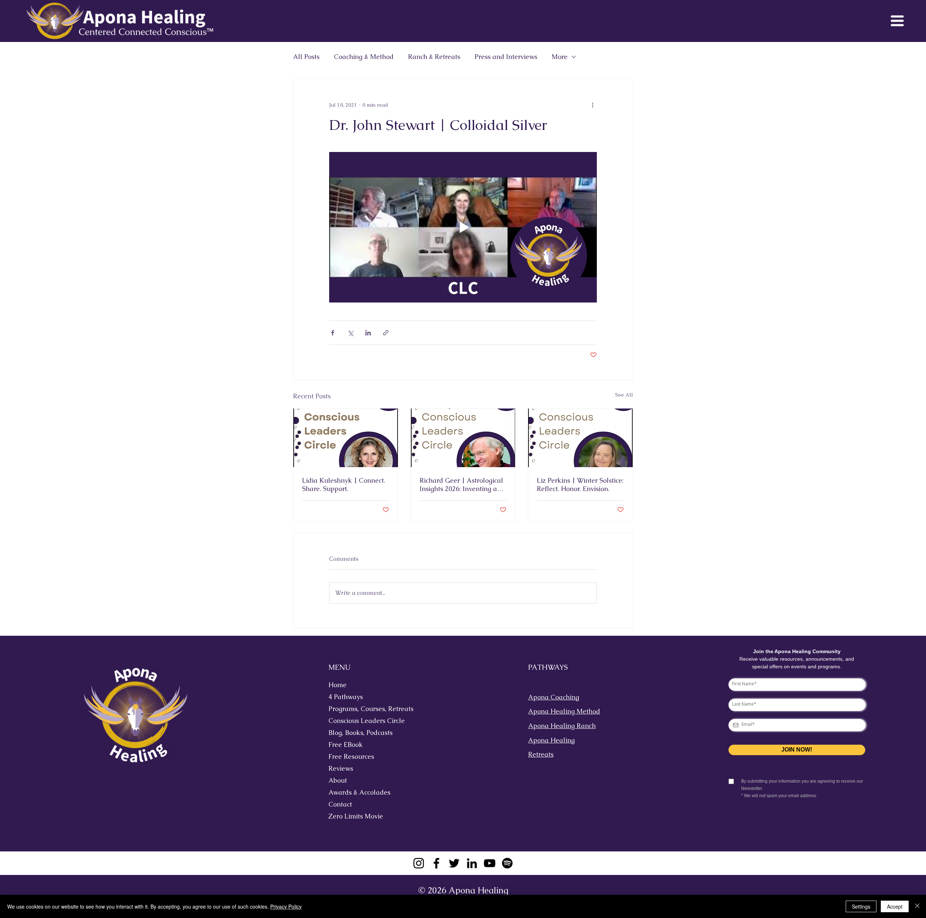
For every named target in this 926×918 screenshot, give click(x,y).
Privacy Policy (286, 906)
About (337, 780)
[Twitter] (454, 863)
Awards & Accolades (359, 792)
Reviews (340, 768)
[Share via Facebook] (332, 332)
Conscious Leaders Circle (365, 720)
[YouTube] (490, 863)
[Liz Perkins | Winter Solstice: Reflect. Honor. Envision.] (580, 438)
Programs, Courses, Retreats (365, 709)
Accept (894, 906)
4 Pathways (345, 697)
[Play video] (463, 227)
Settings (861, 906)
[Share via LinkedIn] (368, 332)
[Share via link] (385, 332)
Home (337, 685)
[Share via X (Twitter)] (350, 332)
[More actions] (592, 105)
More (560, 57)
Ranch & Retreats (434, 57)
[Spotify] (507, 863)
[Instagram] (419, 863)
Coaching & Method (364, 57)
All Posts (306, 57)
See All (624, 395)
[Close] (917, 906)
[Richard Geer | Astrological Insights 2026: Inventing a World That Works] (463, 438)
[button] (897, 20)
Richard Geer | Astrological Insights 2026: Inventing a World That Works (461, 484)
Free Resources (351, 756)
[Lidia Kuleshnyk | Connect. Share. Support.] (345, 438)
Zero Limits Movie (355, 816)
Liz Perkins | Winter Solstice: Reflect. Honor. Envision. (580, 484)
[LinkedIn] (472, 863)
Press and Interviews (506, 57)
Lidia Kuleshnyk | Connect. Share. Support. (343, 484)
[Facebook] (436, 863)
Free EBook (345, 744)
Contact (340, 804)
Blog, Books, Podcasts (360, 732)
